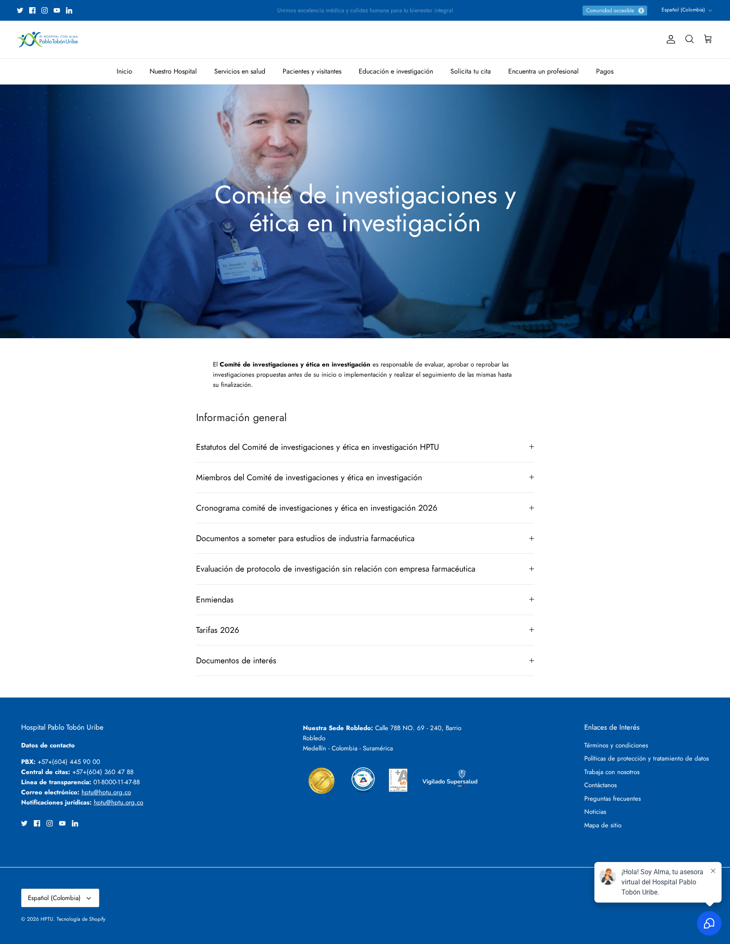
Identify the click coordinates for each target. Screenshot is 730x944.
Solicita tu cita (470, 71)
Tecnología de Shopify (81, 919)
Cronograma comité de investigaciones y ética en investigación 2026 (316, 508)
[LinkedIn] (69, 10)
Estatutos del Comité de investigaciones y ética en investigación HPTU (317, 447)
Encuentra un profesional (543, 71)
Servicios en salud (239, 71)
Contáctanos (600, 785)
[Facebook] (32, 10)
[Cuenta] (669, 39)
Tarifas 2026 (217, 630)
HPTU (47, 919)
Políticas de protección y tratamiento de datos (646, 758)
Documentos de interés (236, 660)
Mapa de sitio (602, 825)
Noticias (595, 811)
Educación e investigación (396, 71)
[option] (365, 211)
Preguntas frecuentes (612, 798)
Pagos (604, 71)
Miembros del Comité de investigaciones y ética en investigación (309, 477)
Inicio (124, 71)
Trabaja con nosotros (612, 772)
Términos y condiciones (616, 745)
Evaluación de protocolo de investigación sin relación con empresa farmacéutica (335, 569)
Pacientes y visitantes (312, 71)
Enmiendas (215, 599)
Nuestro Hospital (173, 71)
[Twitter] (20, 10)
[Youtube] (57, 10)
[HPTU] (47, 39)
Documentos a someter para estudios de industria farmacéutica (305, 538)
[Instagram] (44, 10)
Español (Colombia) (683, 10)
